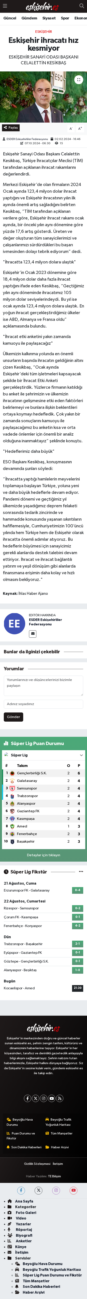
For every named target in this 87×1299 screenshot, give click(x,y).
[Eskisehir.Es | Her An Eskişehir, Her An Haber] (42, 6)
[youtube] (73, 1191)
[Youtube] (51, 1098)
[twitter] (38, 1191)
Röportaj (23, 1230)
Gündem (29, 18)
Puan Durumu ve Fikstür (21, 1136)
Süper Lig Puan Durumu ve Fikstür (52, 1275)
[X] (35, 1098)
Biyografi (23, 1235)
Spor (65, 18)
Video (20, 1218)
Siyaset (49, 18)
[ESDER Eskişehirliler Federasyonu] (14, 623)
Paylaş (13, 127)
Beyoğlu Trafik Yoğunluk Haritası (59, 1122)
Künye (20, 1247)
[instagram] (56, 1191)
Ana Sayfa (24, 1201)
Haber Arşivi (60, 1147)
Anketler (23, 1241)
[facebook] (21, 1191)
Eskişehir (43, 32)
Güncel (9, 18)
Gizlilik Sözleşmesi (37, 1163)
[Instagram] (43, 1098)
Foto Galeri (25, 1213)
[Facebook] (27, 1098)
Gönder (13, 717)
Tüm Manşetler (61, 1133)
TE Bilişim (54, 1176)
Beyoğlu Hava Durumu (20, 1122)
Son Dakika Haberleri (26, 1147)
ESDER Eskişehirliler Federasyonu (27, 139)
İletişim (58, 1163)
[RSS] (59, 1098)
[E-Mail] (32, 634)
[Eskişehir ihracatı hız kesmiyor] (43, 97)
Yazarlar (23, 1224)
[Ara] (81, 6)
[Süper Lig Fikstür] (81, 872)
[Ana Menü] (5, 6)
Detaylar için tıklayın (43, 855)
